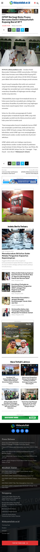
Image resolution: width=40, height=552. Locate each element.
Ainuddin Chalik (6, 25)
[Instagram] (18, 431)
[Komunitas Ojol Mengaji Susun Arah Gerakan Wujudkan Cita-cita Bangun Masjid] (29, 394)
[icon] (35, 3)
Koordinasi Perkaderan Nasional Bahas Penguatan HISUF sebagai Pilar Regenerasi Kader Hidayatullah (22, 288)
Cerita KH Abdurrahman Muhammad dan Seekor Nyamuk (11, 515)
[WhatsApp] (14, 30)
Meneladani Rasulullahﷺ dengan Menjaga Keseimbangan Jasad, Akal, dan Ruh (22, 300)
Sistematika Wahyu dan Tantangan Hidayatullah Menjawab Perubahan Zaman (22, 311)
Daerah (4, 14)
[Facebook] (18, 30)
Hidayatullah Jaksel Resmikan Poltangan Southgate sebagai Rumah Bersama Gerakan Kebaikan (10, 405)
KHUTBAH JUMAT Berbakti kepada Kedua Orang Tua (17, 475)
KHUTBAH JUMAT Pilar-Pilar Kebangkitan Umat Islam (17, 483)
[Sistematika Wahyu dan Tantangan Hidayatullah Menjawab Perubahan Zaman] (6, 312)
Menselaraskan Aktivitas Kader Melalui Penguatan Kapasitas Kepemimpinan (16, 255)
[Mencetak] (9, 30)
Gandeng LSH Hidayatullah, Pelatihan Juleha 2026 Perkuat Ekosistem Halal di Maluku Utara (10, 380)
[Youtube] (26, 431)
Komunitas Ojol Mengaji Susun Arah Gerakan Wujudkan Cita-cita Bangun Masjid (29, 404)
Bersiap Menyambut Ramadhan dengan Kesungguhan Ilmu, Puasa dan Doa (12, 504)
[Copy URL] (27, 30)
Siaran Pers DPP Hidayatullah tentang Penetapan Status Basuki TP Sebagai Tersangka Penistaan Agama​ (18, 443)
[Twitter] (22, 30)
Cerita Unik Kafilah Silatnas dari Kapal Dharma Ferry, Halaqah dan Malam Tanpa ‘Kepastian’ (11, 498)
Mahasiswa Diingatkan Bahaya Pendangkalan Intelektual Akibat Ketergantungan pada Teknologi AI (29, 380)
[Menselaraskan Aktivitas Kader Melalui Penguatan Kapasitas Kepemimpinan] (17, 239)
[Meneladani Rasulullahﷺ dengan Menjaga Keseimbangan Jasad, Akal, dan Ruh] (6, 301)
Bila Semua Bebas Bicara (9, 509)
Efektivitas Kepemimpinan (9, 511)
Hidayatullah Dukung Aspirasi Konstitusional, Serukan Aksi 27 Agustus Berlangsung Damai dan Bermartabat (22, 275)
